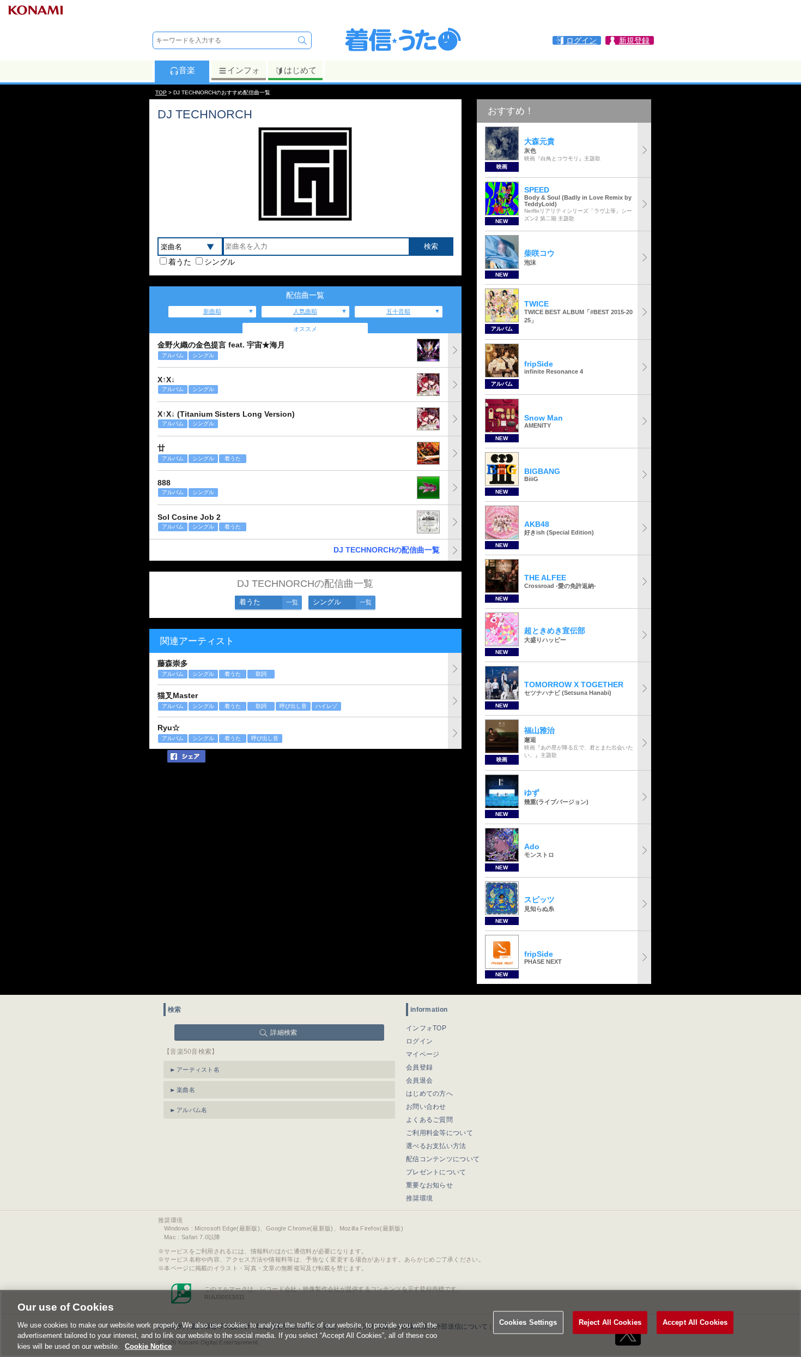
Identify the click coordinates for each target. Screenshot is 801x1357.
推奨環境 (419, 1198)
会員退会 (419, 1080)
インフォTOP (426, 1028)
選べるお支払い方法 (436, 1146)
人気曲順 (305, 311)
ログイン (419, 1041)
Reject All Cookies (610, 1322)
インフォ (243, 70)
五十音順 (398, 311)
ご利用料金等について (439, 1133)
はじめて (300, 70)
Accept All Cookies (695, 1322)
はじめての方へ (429, 1093)
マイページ (423, 1054)
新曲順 (212, 311)
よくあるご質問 (429, 1120)
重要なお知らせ (429, 1185)
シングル (219, 261)
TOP (161, 92)
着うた (179, 261)
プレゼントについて (436, 1172)
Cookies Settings (528, 1322)
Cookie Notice (148, 1346)
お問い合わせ (426, 1106)
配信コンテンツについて (443, 1159)
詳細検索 (283, 1032)
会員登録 (419, 1067)
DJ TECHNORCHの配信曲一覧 (386, 549)
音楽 (187, 70)
